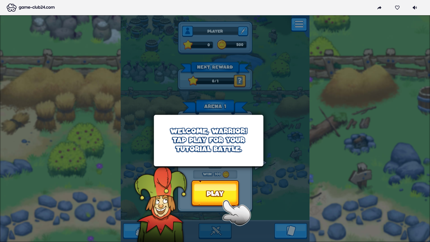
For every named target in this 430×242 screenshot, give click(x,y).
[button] (31, 8)
